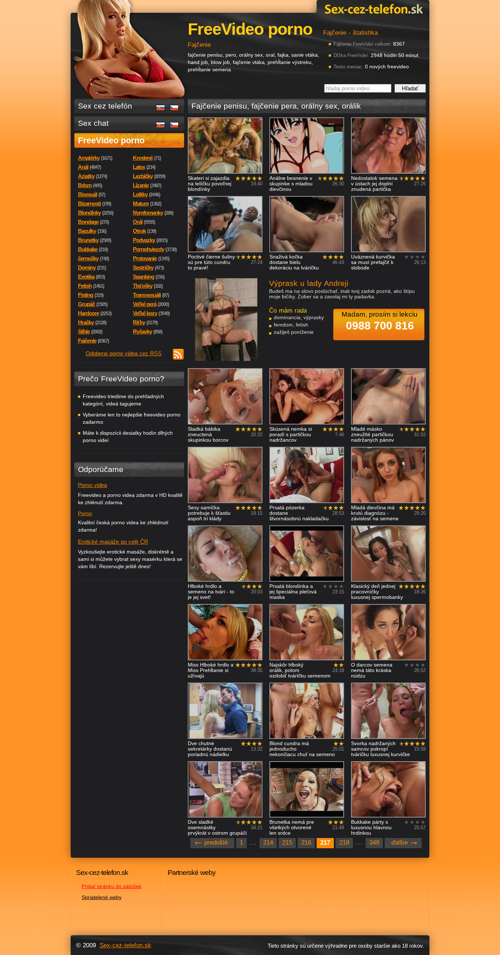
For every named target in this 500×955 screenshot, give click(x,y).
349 (374, 842)
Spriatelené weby (102, 897)
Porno (85, 513)
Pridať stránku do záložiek (112, 886)
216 (306, 842)
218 (344, 842)
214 (268, 842)
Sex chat (93, 123)
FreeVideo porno (111, 140)
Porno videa (92, 485)
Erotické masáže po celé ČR (113, 542)
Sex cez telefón (105, 106)
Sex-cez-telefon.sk (373, 8)
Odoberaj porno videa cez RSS (123, 353)
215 (287, 842)
